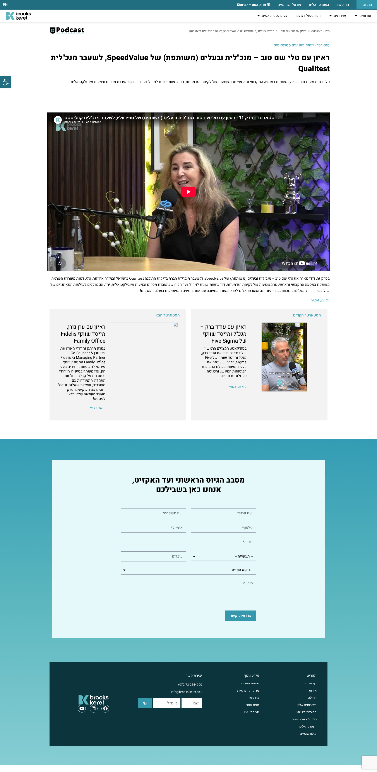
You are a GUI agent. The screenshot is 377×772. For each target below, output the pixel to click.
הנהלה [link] (312, 697)
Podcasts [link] (315, 31)
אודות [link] (313, 690)
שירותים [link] (340, 15)
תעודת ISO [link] (251, 712)
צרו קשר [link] (254, 697)
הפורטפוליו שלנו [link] (308, 15)
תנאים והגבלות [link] (249, 683)
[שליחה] (145, 703)
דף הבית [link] (311, 683)
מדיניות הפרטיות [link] (248, 690)
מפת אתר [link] (252, 704)
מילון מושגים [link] (308, 733)
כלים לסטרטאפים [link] (274, 15)
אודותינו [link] (365, 15)
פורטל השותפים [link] (289, 5)
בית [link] (327, 31)
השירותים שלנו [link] (307, 704)
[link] (5, 82)
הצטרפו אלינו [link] (308, 726)
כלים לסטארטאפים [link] (304, 719)
